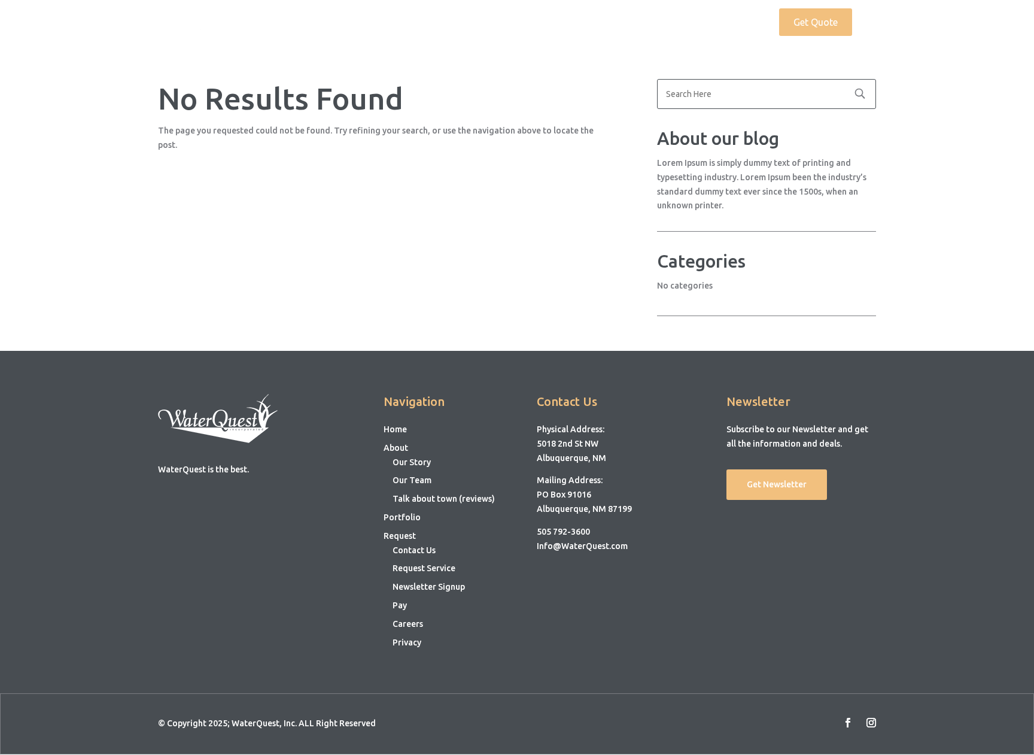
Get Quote (815, 22)
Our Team (412, 480)
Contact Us (414, 550)
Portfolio (682, 23)
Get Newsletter (777, 484)
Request (734, 23)
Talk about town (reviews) (444, 499)
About (622, 23)
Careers (408, 624)
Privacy (407, 642)
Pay (400, 605)
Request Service (424, 568)
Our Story (412, 462)
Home (581, 23)
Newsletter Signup (429, 587)
